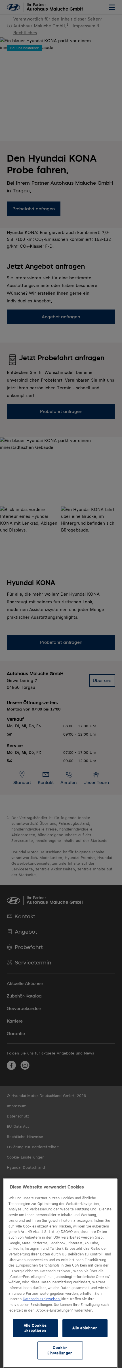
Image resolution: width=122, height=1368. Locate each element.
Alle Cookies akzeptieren (35, 1328)
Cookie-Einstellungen (60, 1350)
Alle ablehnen (85, 1328)
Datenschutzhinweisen (42, 1299)
